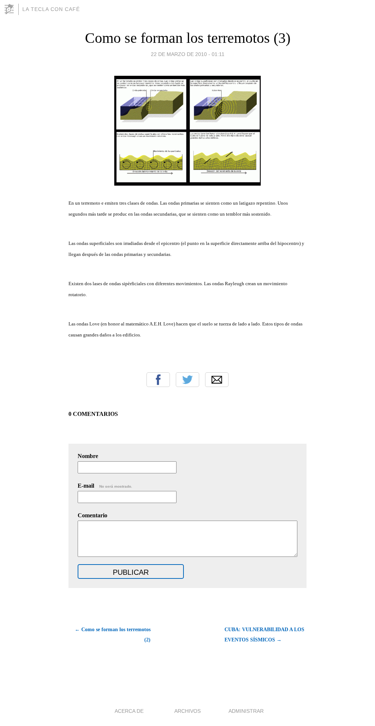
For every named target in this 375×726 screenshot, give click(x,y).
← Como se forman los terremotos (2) (113, 635)
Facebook (158, 379)
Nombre (88, 456)
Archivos (187, 711)
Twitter (187, 379)
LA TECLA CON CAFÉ (51, 9)
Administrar (246, 711)
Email (217, 379)
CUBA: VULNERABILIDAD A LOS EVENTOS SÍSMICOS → (264, 635)
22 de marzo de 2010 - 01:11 (187, 54)
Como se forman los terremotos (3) (187, 38)
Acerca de (129, 711)
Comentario (92, 515)
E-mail (105, 486)
